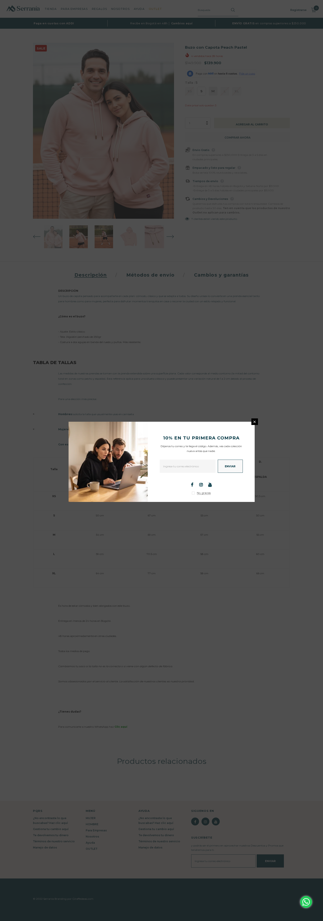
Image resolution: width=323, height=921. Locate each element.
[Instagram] (201, 484)
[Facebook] (192, 484)
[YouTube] (210, 484)
